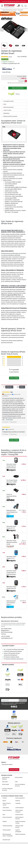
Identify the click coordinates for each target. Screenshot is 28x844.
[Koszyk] (26, 6)
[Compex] (11, 470)
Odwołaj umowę (14, 769)
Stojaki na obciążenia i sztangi (20, 822)
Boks (4, 814)
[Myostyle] (11, 546)
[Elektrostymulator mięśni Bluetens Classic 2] (16, 597)
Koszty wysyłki (5, 784)
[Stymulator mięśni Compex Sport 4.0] (16, 582)
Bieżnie (4, 800)
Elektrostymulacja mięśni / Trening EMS (7, 835)
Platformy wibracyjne (20, 834)
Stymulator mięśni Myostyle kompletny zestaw (11, 542)
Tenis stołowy (6, 807)
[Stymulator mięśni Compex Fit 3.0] (16, 552)
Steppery (5, 821)
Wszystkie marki (6, 839)
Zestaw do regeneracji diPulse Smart (11, 496)
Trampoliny (18, 803)
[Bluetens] (11, 516)
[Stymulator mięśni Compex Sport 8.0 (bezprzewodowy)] (16, 460)
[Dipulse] (6, 19)
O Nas (16, 781)
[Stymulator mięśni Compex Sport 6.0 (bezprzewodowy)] (16, 566)
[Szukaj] (22, 5)
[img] (14, 68)
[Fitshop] (9, 5)
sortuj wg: (8, 387)
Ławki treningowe (19, 807)
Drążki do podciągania (18, 830)
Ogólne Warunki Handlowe (5, 778)
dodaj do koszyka (17, 88)
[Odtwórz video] (14, 134)
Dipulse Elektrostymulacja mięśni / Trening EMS (13, 10)
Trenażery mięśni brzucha (19, 826)
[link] (13, 61)
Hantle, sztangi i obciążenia (19, 811)
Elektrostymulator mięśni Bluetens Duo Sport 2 (11, 512)
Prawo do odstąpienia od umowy (20, 785)
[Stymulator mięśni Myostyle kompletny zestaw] (16, 536)
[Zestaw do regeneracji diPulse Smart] (16, 490)
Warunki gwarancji (9, 107)
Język (21, 387)
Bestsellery (6, 113)
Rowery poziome (19, 814)
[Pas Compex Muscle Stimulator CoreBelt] (16, 476)
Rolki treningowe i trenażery (19, 818)
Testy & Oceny (7, 110)
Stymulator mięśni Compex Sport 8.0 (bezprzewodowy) (11, 466)
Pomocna (5, 422)
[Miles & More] (14, 748)
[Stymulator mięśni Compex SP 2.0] (16, 522)
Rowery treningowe (7, 810)
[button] (4, 45)
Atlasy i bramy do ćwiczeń (7, 804)
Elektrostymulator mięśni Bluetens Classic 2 (11, 602)
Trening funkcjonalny (7, 825)
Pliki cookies (5, 781)
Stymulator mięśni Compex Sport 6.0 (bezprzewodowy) (11, 572)
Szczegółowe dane (9, 101)
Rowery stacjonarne (20, 798)
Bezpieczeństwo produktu (10, 116)
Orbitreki (5, 798)
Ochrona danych (19, 777)
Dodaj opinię (14, 378)
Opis (5, 104)
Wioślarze (17, 800)
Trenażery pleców (7, 830)
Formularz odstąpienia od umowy (7, 789)
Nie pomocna (13, 422)
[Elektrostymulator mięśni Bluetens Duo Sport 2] (16, 506)
